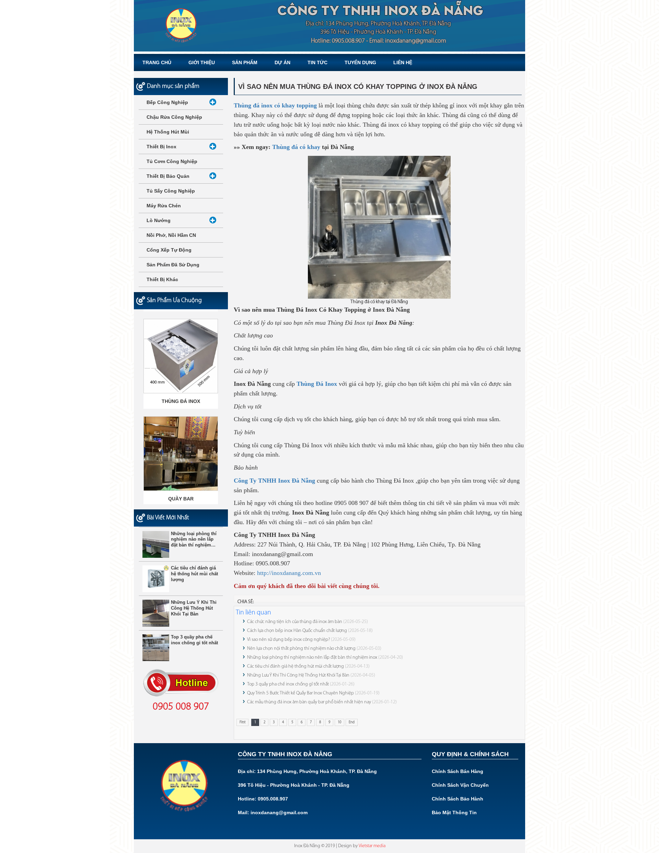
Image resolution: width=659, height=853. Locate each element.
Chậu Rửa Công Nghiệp (174, 117)
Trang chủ (156, 62)
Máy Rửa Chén (164, 205)
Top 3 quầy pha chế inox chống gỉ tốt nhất (288, 684)
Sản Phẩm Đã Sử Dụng (173, 264)
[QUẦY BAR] (180, 448)
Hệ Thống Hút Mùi (168, 132)
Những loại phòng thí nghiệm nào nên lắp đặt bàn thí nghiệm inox (312, 657)
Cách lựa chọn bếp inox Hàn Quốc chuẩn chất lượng (297, 630)
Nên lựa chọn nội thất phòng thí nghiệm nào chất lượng (301, 648)
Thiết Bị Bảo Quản (168, 176)
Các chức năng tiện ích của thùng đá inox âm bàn (294, 621)
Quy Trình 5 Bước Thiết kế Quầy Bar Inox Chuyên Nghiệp (301, 693)
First (242, 722)
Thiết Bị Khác (162, 279)
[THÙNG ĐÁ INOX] (180, 350)
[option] (180, 358)
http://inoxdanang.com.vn (289, 572)
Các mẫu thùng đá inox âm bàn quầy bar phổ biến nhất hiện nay (309, 702)
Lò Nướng (159, 220)
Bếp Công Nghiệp (167, 102)
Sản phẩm (244, 62)
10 (339, 722)
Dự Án (282, 62)
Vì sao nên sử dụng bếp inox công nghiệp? (288, 639)
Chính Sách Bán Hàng (457, 771)
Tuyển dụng (360, 62)
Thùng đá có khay (296, 146)
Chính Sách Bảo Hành (457, 799)
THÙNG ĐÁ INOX (181, 395)
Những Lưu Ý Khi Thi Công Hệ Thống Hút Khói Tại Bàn (298, 675)
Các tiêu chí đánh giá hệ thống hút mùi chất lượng (295, 666)
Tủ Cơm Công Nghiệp (172, 161)
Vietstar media (372, 846)
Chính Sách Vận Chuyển (460, 785)
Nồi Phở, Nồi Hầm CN (171, 235)
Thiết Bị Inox (161, 146)
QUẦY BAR (181, 493)
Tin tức (317, 62)
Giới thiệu (201, 62)
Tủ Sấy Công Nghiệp (171, 191)
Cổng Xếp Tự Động (169, 250)
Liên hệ (402, 62)
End (352, 722)
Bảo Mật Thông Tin (454, 812)
